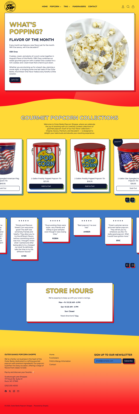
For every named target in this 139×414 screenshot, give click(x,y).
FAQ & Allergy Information (60, 361)
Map (77, 316)
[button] (128, 6)
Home (45, 6)
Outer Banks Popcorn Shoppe (21, 406)
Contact (92, 6)
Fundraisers (79, 6)
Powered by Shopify (41, 406)
